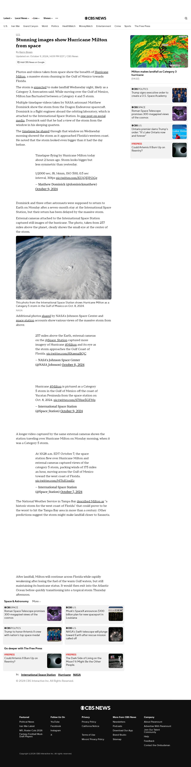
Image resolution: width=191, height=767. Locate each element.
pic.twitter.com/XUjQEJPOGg (76, 178)
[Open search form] (186, 18)
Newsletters (119, 722)
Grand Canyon (30, 26)
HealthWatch (69, 26)
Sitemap (117, 739)
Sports (127, 26)
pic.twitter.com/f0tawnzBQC (66, 354)
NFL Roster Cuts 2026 (30, 730)
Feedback (149, 741)
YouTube (55, 722)
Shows (47, 18)
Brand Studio (119, 735)
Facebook (56, 726)
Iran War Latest (27, 726)
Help (146, 736)
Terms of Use (88, 735)
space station (25, 320)
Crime (118, 26)
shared (46, 316)
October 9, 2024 (46, 189)
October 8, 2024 (73, 365)
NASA (77, 675)
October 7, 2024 (71, 492)
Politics (55, 26)
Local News (21, 18)
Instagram (56, 730)
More (35, 601)
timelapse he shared (36, 131)
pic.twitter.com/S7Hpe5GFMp (75, 400)
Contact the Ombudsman (157, 745)
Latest (7, 18)
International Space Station (38, 675)
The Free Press (142, 26)
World (45, 26)
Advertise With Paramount (157, 726)
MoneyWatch (86, 26)
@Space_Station (56, 340)
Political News (26, 722)
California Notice (90, 726)
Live (35, 18)
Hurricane (64, 675)
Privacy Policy (89, 722)
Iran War (15, 26)
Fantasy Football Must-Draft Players (31, 735)
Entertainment (103, 26)
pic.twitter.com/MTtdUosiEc (55, 481)
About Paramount (153, 722)
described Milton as (90, 501)
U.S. (6, 26)
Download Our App (123, 730)
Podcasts (117, 726)
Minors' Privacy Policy (93, 739)
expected (40, 87)
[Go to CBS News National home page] (95, 18)
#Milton (71, 345)
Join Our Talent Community (152, 731)
